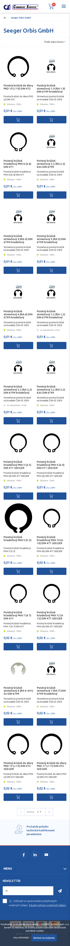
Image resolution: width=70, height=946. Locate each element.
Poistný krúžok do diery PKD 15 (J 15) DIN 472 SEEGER (18, 766)
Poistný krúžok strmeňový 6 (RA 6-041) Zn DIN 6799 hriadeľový (18, 692)
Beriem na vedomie (44, 937)
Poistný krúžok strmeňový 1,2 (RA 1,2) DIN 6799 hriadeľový (51, 314)
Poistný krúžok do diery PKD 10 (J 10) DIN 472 (18, 87)
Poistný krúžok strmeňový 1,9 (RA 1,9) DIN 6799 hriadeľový (51, 88)
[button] (51, 6)
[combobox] (55, 42)
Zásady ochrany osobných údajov (47, 905)
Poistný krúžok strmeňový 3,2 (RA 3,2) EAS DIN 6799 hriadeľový (51, 391)
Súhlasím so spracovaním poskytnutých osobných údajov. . (37, 903)
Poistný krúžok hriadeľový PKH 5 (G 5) (17, 538)
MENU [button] (8, 868)
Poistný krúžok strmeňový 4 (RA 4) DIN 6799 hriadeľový (18, 239)
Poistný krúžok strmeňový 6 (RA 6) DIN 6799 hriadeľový (18, 314)
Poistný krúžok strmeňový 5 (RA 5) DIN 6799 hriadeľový (51, 239)
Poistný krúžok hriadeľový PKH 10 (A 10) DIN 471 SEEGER (50, 540)
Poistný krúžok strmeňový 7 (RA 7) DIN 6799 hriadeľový (51, 690)
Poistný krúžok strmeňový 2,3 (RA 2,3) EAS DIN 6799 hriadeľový (51, 165)
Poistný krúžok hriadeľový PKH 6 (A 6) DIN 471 (17, 163)
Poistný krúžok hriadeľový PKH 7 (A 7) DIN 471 (17, 615)
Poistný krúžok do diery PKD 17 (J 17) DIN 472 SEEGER (51, 766)
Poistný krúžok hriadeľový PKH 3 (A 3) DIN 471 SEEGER (17, 464)
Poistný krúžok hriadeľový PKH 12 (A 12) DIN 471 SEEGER (50, 615)
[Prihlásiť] (60, 890)
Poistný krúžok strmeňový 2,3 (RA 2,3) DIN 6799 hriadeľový (18, 389)
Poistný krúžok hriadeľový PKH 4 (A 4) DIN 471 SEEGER (50, 464)
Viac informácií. (21, 937)
